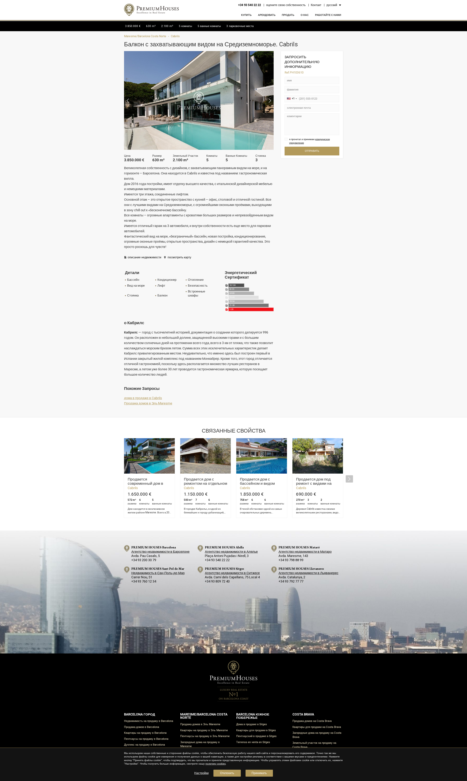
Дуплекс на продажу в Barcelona (144, 745)
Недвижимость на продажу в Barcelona (148, 721)
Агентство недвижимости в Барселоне (160, 551)
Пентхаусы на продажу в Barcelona (146, 739)
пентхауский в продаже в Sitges (256, 736)
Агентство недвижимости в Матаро (305, 551)
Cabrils (175, 36)
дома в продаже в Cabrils (143, 398)
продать (288, 15)
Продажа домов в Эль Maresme (148, 403)
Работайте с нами (328, 15)
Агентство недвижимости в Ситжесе (232, 573)
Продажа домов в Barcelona (141, 727)
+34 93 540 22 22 (249, 5)
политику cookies (215, 763)
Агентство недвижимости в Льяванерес (308, 573)
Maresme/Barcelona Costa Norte (145, 36)
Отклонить (227, 773)
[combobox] (291, 98)
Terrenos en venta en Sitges (253, 742)
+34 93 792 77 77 (291, 581)
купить (246, 15)
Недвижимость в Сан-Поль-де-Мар (158, 573)
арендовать (266, 15)
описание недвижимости (144, 257)
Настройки (201, 773)
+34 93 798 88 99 (291, 560)
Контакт (316, 5)
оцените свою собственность (286, 5)
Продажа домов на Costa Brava (312, 721)
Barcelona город (139, 714)
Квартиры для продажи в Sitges (256, 730)
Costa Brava (303, 714)
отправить (312, 151)
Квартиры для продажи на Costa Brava (316, 727)
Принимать (259, 773)
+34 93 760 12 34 (143, 581)
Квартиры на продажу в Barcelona (145, 733)
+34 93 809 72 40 (217, 581)
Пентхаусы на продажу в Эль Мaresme (205, 736)
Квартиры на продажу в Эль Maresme (204, 730)
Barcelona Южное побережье (252, 716)
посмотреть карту (179, 257)
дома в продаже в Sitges (251, 724)
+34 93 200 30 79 (143, 560)
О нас (305, 15)
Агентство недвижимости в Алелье (231, 551)
